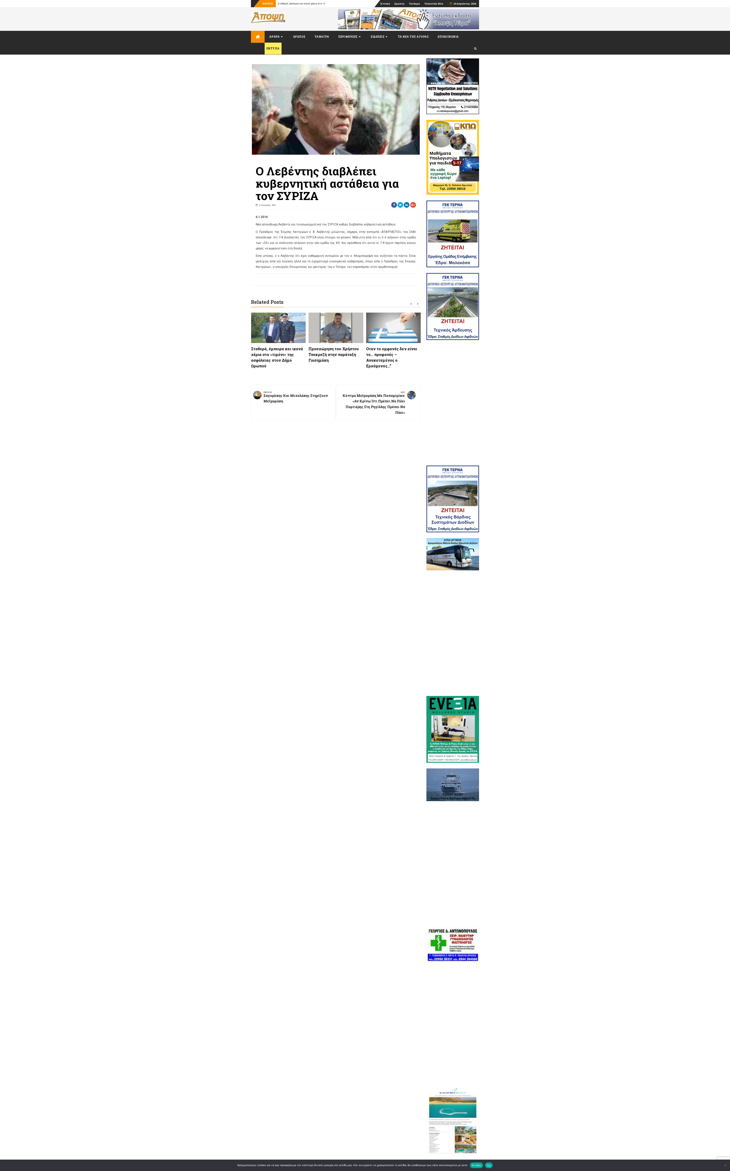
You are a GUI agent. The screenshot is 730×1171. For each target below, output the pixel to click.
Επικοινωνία (448, 36)
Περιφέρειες (348, 36)
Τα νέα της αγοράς (413, 36)
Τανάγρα (414, 3)
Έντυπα (385, 3)
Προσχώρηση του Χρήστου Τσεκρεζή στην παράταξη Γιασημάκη (334, 354)
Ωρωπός (399, 3)
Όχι (489, 1165)
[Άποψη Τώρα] (258, 37)
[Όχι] (725, 1165)
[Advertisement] (452, 403)
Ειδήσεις (377, 36)
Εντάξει (476, 1165)
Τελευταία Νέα (433, 3)
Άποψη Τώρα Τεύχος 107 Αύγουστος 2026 (302, 3)
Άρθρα (274, 36)
